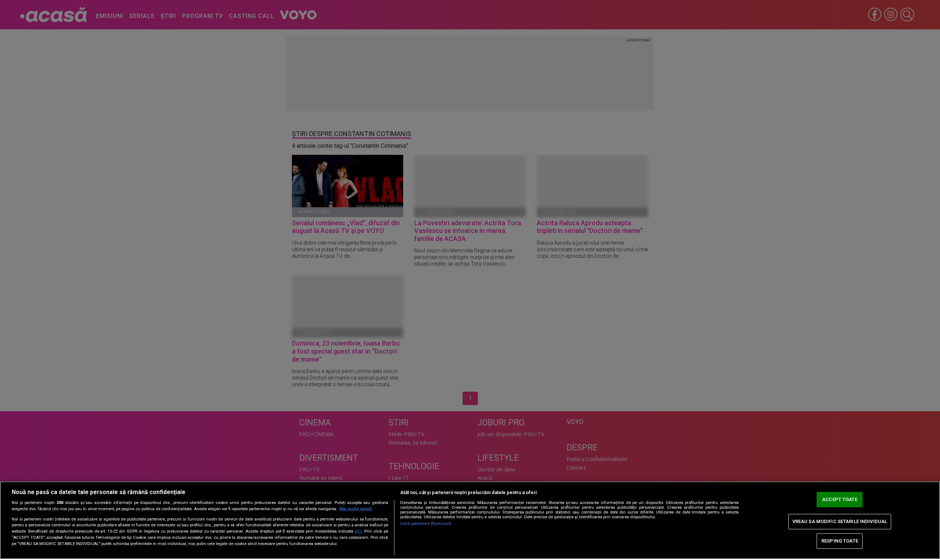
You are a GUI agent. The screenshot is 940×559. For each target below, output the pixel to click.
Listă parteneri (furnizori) (425, 523)
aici (358, 531)
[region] (470, 520)
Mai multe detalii (355, 509)
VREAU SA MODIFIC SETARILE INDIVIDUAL (839, 521)
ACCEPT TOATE (839, 499)
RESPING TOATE (839, 541)
